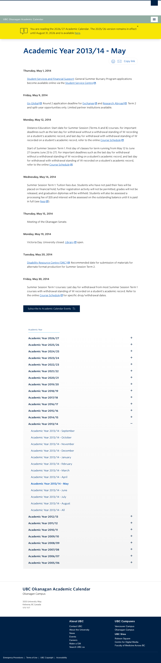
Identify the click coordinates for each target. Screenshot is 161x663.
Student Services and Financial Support (50, 78)
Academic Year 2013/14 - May (50, 483)
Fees (42, 201)
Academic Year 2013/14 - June (49, 490)
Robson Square (122, 638)
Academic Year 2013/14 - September (53, 430)
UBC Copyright (46, 658)
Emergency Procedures (13, 658)
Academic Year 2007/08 (43, 549)
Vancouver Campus (124, 626)
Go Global (33, 103)
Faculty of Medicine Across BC (130, 645)
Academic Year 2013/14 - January (51, 457)
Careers (73, 640)
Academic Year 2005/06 (43, 562)
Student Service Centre (79, 83)
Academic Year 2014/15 (43, 417)
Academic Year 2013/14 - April (49, 477)
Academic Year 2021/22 (43, 371)
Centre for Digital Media (126, 642)
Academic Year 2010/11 (43, 529)
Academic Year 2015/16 (43, 410)
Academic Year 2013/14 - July (48, 496)
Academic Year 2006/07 (43, 556)
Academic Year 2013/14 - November (52, 444)
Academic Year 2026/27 (43, 338)
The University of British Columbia (57, 6)
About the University (79, 629)
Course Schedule (110, 140)
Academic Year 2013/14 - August (50, 503)
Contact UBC (75, 626)
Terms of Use (31, 658)
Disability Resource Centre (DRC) (47, 262)
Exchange (88, 103)
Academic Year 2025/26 (43, 344)
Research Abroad (113, 103)
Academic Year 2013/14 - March (50, 470)
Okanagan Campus (124, 629)
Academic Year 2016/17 (43, 404)
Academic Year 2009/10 (43, 536)
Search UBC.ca (77, 647)
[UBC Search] (154, 3)
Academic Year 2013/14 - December (52, 450)
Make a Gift (75, 643)
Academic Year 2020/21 (43, 377)
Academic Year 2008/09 (43, 543)
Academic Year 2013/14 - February (51, 463)
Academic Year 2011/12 (43, 523)
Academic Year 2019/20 (43, 384)
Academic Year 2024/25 (43, 351)
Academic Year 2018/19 (43, 391)
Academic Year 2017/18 (43, 397)
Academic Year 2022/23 (43, 364)
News (72, 633)
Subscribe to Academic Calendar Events (49, 308)
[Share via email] (119, 61)
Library (69, 242)
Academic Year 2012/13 (43, 516)
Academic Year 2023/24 (43, 358)
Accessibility (61, 658)
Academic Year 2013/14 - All (48, 510)
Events (72, 636)
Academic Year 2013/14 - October (51, 437)
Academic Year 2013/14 (43, 424)
